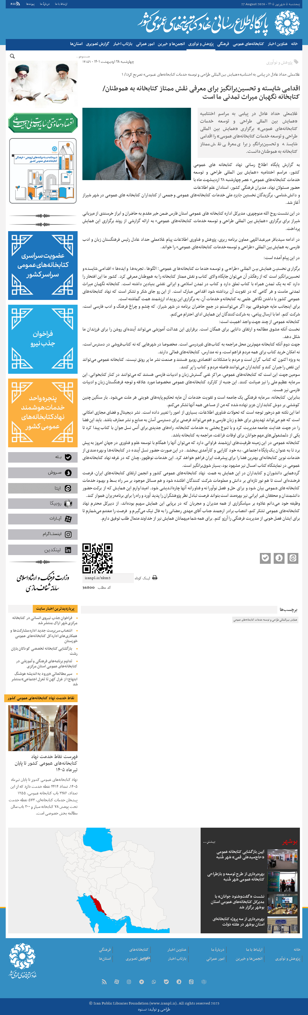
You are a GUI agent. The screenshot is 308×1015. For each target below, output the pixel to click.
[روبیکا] (203, 982)
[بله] (166, 982)
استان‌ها (76, 44)
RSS (13, 4)
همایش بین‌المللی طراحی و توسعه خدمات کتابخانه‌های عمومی (265, 620)
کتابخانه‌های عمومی (248, 44)
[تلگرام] (141, 982)
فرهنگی (223, 44)
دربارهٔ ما (45, 4)
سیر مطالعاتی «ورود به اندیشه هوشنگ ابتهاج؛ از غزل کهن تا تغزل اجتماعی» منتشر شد (44, 679)
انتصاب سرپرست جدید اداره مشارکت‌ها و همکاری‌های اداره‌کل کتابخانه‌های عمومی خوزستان (44, 635)
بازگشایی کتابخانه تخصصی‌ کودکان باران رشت (44, 651)
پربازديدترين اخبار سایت (55, 609)
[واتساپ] (154, 982)
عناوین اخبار (278, 44)
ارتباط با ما (61, 4)
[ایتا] (191, 982)
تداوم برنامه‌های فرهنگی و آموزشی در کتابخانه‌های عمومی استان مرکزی (47, 664)
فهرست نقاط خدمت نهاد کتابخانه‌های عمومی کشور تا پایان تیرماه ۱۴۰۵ (46, 763)
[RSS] (104, 982)
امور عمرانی (145, 44)
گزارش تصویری (97, 44)
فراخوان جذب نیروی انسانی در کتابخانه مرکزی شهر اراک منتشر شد (45, 621)
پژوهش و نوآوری (201, 44)
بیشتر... (209, 841)
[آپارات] (116, 982)
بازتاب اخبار (122, 44)
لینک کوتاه (142, 578)
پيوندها (30, 4)
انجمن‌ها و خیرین (171, 44)
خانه (294, 44)
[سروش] (179, 982)
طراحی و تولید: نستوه (154, 1009)
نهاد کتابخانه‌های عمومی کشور (218, 22)
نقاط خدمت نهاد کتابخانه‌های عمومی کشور (41, 698)
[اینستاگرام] (129, 982)
